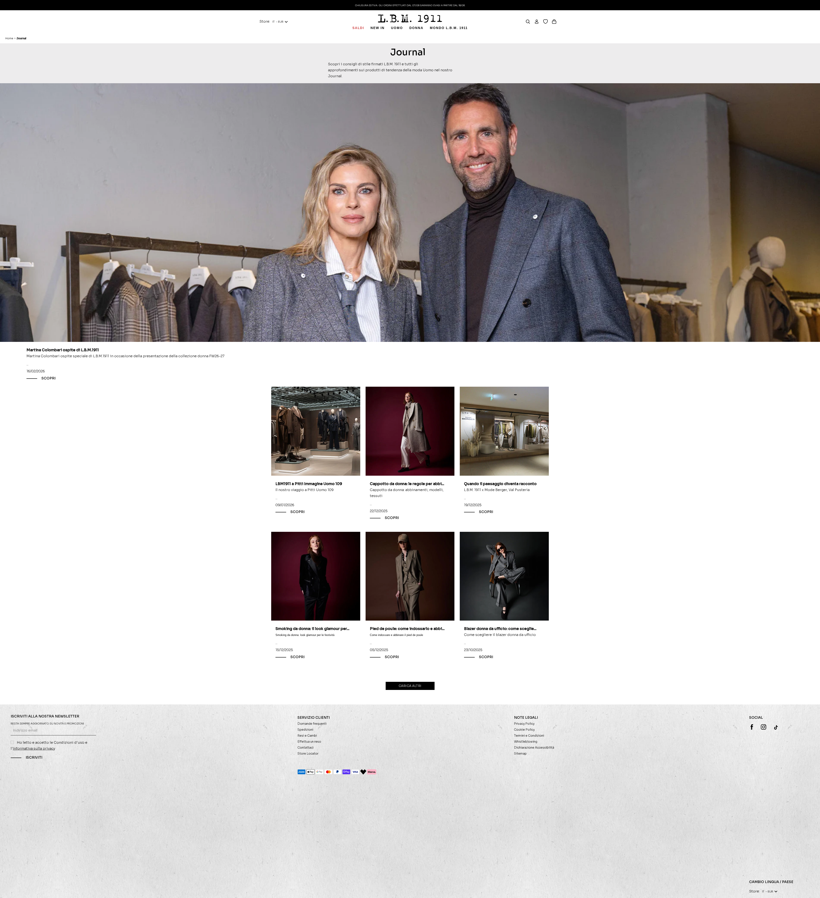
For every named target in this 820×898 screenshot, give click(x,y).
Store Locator (307, 753)
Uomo (397, 28)
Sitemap (520, 753)
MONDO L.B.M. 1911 (449, 28)
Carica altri (410, 686)
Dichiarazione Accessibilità (534, 747)
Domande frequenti (312, 724)
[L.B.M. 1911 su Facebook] (751, 727)
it (277, 21)
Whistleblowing (525, 741)
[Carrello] (556, 21)
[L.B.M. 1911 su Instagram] (763, 727)
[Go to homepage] (410, 18)
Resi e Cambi (307, 736)
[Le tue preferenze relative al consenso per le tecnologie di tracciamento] (812, 890)
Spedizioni (305, 730)
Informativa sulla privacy (34, 748)
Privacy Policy (524, 724)
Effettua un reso (309, 741)
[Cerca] (530, 21)
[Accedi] (538, 21)
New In (377, 28)
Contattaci (305, 747)
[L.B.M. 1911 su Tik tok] (776, 727)
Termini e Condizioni (529, 736)
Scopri (48, 378)
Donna (416, 28)
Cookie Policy (524, 730)
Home (9, 38)
